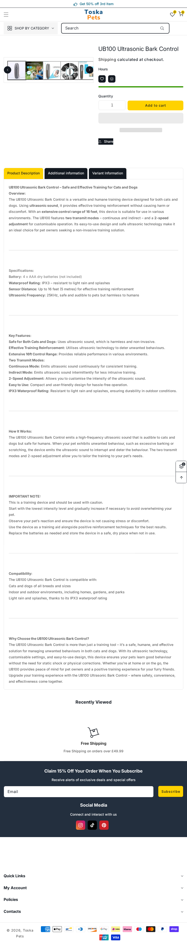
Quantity (105, 96)
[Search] (162, 28)
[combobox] (115, 28)
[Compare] (111, 79)
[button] (9, 14)
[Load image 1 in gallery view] (17, 70)
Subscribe (170, 791)
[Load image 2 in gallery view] (34, 70)
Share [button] (108, 141)
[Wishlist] (102, 79)
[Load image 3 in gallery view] (52, 70)
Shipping (107, 59)
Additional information (66, 173)
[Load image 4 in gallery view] (69, 70)
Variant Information (107, 173)
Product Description (23, 173)
